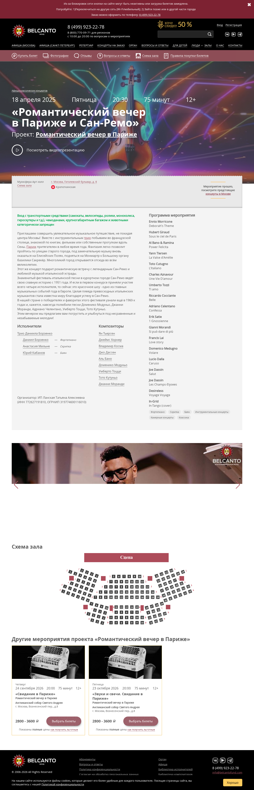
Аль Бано (105, 359)
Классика (184, 417)
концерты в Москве (218, 194)
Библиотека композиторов (175, 774)
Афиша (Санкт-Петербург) (57, 45)
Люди (196, 45)
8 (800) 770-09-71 (79, 32)
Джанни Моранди (111, 384)
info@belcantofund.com (227, 772)
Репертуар (86, 45)
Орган (133, 45)
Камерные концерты (162, 417)
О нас (220, 45)
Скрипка (174, 411)
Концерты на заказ (111, 45)
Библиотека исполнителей (175, 769)
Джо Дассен (107, 352)
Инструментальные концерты (211, 411)
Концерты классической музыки (34, 31)
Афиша (162, 764)
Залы (208, 45)
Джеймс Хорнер (110, 340)
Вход (220, 25)
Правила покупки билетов (189, 56)
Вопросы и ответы (155, 45)
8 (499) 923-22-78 (149, 15)
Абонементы (87, 759)
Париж (31, 247)
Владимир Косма (111, 346)
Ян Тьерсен (107, 333)
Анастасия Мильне (36, 346)
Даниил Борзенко (36, 340)
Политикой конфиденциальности (62, 784)
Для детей (180, 45)
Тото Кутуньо (108, 378)
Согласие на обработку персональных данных (109, 774)
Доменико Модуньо (113, 365)
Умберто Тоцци (110, 371)
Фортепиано (158, 411)
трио (87, 238)
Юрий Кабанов (34, 353)
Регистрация (234, 25)
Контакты (235, 45)
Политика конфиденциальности (99, 769)
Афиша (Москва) (23, 45)
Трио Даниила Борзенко (34, 333)
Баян (187, 411)
